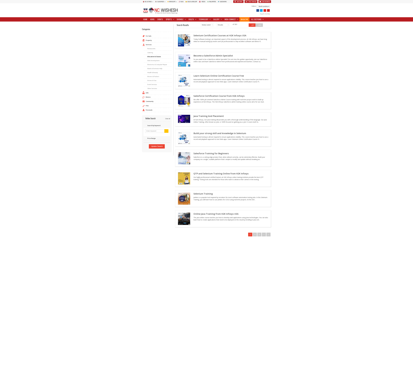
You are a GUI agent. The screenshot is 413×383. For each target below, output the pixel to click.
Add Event (240, 1)
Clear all (167, 118)
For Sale (148, 36)
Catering (150, 53)
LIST (252, 25)
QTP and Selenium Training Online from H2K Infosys (221, 173)
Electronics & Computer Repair (157, 64)
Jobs (147, 93)
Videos (203, 1)
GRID (259, 25)
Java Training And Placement (208, 116)
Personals (149, 110)
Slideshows (223, 1)
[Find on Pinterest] (268, 10)
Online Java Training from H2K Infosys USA (215, 213)
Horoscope (172, 1)
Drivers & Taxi (151, 80)
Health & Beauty (152, 72)
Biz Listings (148, 1)
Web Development (153, 60)
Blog (182, 1)
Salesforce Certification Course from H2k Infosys (219, 95)
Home (145, 19)
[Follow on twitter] (261, 10)
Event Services (152, 84)
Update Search (157, 146)
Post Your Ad (252, 1)
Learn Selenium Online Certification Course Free (218, 75)
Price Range (151, 138)
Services (149, 45)
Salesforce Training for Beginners (211, 153)
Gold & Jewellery (192, 1)
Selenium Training (203, 193)
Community (149, 101)
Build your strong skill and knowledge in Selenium (219, 133)
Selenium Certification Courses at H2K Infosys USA (219, 35)
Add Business (266, 1)
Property (149, 40)
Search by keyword (153, 125)
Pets (147, 106)
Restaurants (151, 49)
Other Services (152, 88)
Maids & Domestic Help (154, 68)
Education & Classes (154, 57)
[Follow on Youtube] (264, 10)
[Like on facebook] (257, 10)
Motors (148, 97)
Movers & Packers (153, 76)
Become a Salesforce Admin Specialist (213, 55)
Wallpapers (212, 1)
